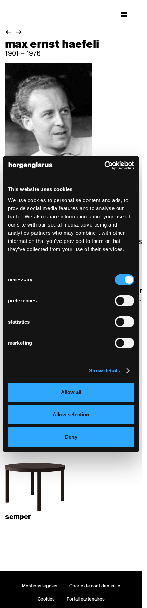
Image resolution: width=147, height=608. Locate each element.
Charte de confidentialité (94, 585)
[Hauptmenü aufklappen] (124, 14)
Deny (71, 437)
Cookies (46, 599)
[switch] (124, 300)
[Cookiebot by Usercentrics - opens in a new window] (104, 165)
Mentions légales (39, 585)
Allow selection (71, 414)
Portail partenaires (86, 599)
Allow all (71, 392)
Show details (104, 370)
